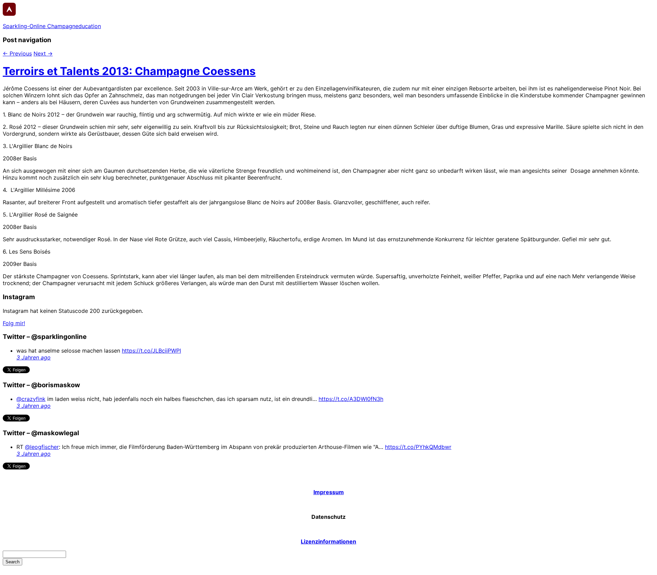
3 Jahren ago (33, 357)
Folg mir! (14, 323)
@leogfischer (42, 446)
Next (43, 53)
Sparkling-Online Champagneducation (52, 26)
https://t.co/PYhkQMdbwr (418, 446)
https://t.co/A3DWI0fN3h (351, 398)
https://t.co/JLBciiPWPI (151, 350)
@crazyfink (31, 398)
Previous (17, 53)
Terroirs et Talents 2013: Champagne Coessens (129, 71)
